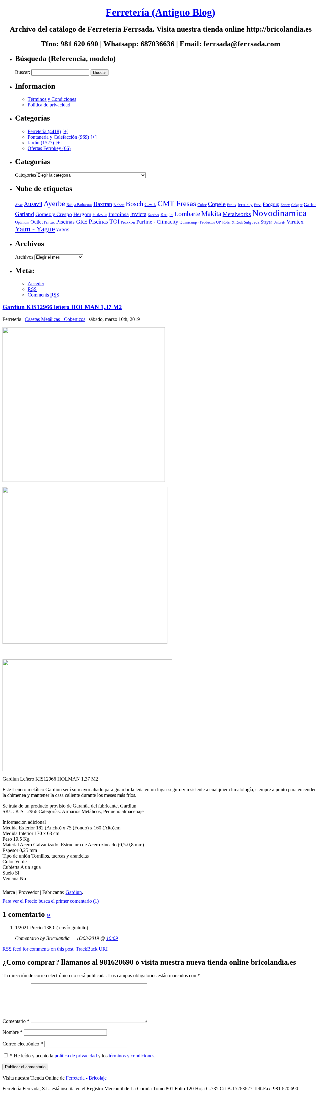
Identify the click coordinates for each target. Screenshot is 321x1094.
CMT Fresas (176, 203)
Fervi (257, 205)
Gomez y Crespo (53, 214)
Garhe (310, 204)
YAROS (62, 230)
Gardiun (74, 892)
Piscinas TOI (104, 221)
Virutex (295, 222)
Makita (211, 213)
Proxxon (128, 222)
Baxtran (102, 204)
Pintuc (49, 222)
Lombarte (187, 213)
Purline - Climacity (157, 222)
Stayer (266, 221)
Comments (43, 294)
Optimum (22, 222)
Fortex (285, 205)
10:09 (112, 938)
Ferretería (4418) (44, 131)
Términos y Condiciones (52, 99)
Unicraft (279, 222)
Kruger (166, 214)
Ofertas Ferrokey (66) (49, 148)
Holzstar (99, 214)
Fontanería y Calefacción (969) (58, 137)
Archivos (24, 257)
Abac (19, 205)
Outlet (36, 221)
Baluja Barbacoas (79, 205)
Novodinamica (279, 213)
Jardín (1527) (41, 142)
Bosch (134, 204)
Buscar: (22, 72)
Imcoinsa (118, 214)
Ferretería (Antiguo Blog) (160, 12)
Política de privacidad (49, 104)
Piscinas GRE (71, 222)
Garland (24, 214)
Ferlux (231, 205)
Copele (217, 203)
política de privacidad (76, 1055)
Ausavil (33, 204)
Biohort (118, 205)
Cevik (150, 204)
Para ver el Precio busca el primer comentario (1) (51, 901)
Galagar (297, 205)
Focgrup (271, 204)
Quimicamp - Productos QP (200, 222)
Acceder (36, 283)
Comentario (16, 1021)
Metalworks (237, 214)
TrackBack (92, 949)
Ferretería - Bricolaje (86, 1078)
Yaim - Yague (35, 229)
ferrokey (245, 204)
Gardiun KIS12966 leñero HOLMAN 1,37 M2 (62, 307)
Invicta (138, 214)
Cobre (202, 205)
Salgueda (252, 222)
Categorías (25, 175)
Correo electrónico (23, 1043)
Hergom (82, 214)
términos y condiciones (131, 1055)
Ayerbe (54, 203)
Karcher (153, 215)
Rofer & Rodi (232, 222)
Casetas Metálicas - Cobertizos (55, 319)
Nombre (13, 1032)
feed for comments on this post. (39, 949)
